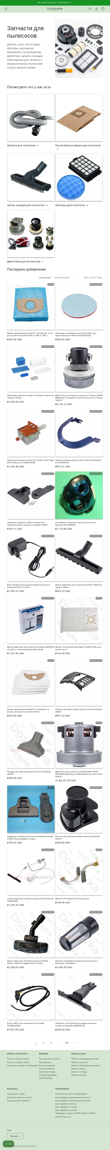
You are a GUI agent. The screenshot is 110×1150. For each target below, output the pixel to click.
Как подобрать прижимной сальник (73, 1100)
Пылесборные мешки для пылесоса (78, 145)
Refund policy (45, 1078)
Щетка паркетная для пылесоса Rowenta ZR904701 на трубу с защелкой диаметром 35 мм (31, 648)
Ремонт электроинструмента (85, 1065)
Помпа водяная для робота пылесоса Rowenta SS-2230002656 (30, 900)
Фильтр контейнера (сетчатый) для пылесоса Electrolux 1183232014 (76, 962)
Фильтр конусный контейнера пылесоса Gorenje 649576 (77, 837)
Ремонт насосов (79, 1062)
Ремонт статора (79, 1072)
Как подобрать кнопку (66, 1110)
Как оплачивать (47, 1068)
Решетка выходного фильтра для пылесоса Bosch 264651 (78, 710)
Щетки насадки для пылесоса (26, 205)
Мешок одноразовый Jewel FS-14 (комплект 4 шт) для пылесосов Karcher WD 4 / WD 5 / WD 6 (30, 334)
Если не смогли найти (18, 1059)
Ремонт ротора (78, 1075)
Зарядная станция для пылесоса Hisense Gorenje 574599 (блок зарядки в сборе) (30, 837)
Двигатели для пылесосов (24, 261)
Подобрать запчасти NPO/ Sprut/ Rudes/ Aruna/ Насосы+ (75, 1115)
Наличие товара (47, 1072)
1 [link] (35, 1042)
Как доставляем (47, 1065)
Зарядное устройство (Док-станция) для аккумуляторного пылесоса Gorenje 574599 (27, 523)
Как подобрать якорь (65, 1104)
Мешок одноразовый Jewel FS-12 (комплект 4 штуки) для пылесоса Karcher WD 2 (28, 710)
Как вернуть (45, 1062)
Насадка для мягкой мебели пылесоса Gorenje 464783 (29, 773)
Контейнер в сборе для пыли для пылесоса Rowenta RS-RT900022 (75, 523)
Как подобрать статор (66, 1107)
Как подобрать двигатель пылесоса (73, 1097)
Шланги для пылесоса (21, 145)
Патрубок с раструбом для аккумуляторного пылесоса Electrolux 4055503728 (76, 1024)
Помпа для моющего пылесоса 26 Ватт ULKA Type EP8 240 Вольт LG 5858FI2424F (30, 461)
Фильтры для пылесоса (70, 205)
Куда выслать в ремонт (18, 1100)
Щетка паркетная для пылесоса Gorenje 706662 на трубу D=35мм (78, 586)
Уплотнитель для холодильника (71, 1094)
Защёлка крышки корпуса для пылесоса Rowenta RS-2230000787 (78, 461)
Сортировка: (45, 277)
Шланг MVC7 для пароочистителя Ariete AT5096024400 (25, 1024)
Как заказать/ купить (49, 1059)
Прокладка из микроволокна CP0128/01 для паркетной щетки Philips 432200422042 (75, 334)
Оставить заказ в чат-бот (19, 1097)
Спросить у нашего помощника (22, 1065)
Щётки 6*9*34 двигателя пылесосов (72, 899)
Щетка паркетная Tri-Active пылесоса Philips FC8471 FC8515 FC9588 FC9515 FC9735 (27, 962)
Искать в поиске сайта (18, 1062)
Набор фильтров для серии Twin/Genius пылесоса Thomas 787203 (30, 396)
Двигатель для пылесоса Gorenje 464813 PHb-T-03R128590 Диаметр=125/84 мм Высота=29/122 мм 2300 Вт (78, 774)
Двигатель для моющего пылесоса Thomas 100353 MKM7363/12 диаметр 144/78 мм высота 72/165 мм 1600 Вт (79, 397)
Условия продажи (48, 1075)
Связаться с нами (16, 1094)
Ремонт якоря (78, 1068)
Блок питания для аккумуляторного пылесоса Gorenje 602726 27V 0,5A (28, 586)
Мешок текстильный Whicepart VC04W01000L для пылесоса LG (78, 648)
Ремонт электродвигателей (85, 1059)
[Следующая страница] (74, 1043)
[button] (6, 9)
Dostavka (17, 1146)
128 (66, 1043)
